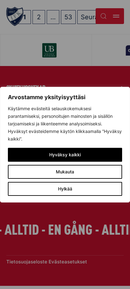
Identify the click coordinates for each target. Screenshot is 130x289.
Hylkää (65, 188)
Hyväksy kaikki (65, 154)
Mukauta (65, 171)
